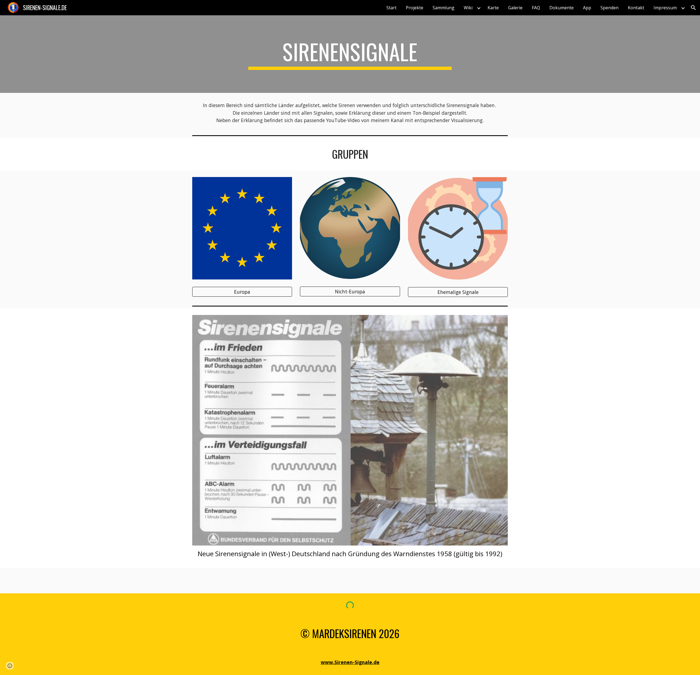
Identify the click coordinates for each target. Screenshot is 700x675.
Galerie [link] (515, 8)
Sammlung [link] (443, 8)
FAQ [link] (536, 8)
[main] (350, 54)
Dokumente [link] (561, 8)
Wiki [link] (468, 8)
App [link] (587, 8)
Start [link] (391, 8)
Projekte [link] (414, 8)
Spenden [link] (609, 8)
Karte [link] (493, 8)
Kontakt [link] (636, 8)
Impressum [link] (665, 8)
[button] (693, 7)
